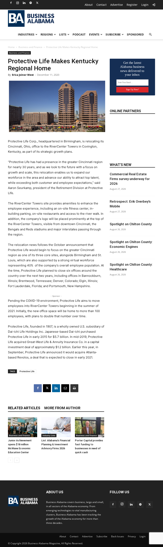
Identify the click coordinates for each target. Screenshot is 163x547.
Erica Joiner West (23, 75)
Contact (101, 5)
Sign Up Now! (132, 89)
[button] (150, 34)
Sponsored (135, 34)
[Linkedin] (24, 3)
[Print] (74, 388)
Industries (26, 34)
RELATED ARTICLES (24, 408)
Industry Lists (49, 435)
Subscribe (113, 34)
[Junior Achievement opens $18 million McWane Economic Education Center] (22, 427)
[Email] (65, 388)
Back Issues (117, 536)
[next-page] (16, 460)
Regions (47, 34)
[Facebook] (11, 3)
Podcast (79, 34)
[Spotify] (31, 3)
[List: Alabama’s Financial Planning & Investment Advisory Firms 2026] (56, 427)
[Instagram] (17, 3)
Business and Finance (30, 47)
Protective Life (26, 371)
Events (94, 34)
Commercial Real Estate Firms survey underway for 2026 (130, 179)
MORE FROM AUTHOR (62, 408)
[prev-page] (10, 460)
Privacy (132, 536)
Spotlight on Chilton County (131, 224)
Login (144, 5)
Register (132, 5)
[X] (37, 3)
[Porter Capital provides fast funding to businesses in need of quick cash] (89, 427)
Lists (62, 34)
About (89, 5)
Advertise (116, 5)
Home (11, 47)
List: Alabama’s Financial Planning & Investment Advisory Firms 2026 (55, 444)
